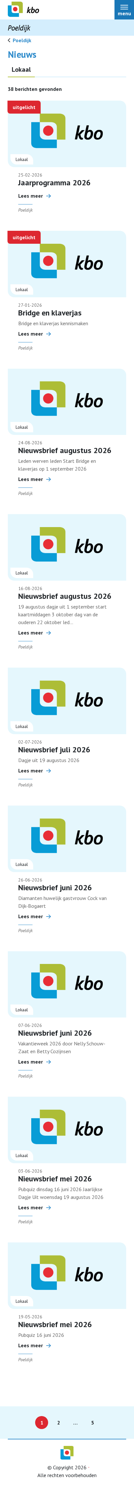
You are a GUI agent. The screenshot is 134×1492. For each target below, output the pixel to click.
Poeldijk (22, 40)
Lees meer (30, 195)
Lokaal (21, 69)
